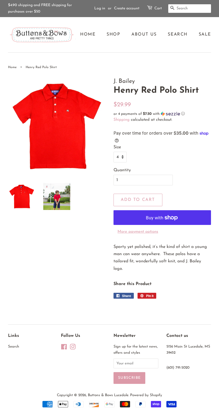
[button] (162, 113)
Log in (99, 8)
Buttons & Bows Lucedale (108, 395)
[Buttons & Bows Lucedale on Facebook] (64, 348)
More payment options (138, 232)
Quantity (122, 170)
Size (117, 147)
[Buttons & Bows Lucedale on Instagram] (73, 348)
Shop (113, 34)
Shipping (122, 120)
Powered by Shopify (146, 395)
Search (177, 34)
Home (87, 34)
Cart (158, 8)
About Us (144, 34)
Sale (205, 34)
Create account (126, 8)
